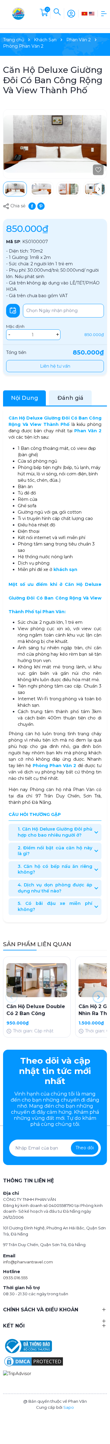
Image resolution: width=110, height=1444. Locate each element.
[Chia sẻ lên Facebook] (32, 206)
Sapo (68, 1407)
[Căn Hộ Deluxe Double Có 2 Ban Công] (36, 980)
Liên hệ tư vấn (55, 366)
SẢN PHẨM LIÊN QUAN (37, 944)
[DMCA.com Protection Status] (33, 1361)
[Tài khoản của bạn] (71, 13)
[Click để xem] (55, 144)
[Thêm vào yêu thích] (98, 170)
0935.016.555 (15, 1277)
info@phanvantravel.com (28, 1261)
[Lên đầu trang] (102, 1417)
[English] (92, 13)
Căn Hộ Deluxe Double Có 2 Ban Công (35, 1010)
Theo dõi (84, 1147)
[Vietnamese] (84, 13)
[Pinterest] (41, 206)
